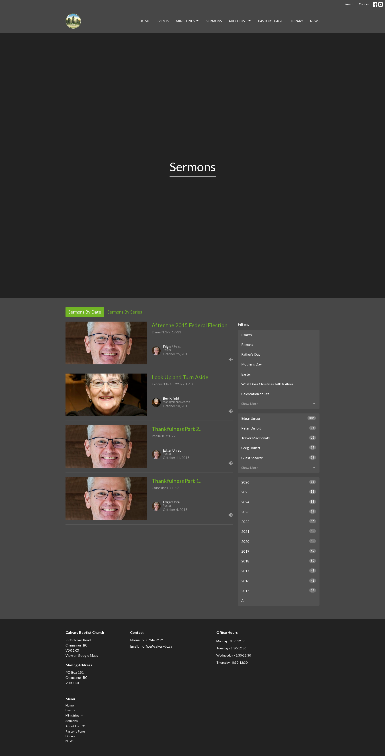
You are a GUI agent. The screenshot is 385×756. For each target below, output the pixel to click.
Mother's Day (251, 364)
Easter (246, 374)
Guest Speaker (277, 458)
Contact (364, 4)
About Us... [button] (73, 726)
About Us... (238, 21)
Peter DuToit (277, 428)
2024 (277, 502)
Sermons (214, 21)
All (243, 601)
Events (162, 21)
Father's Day (250, 354)
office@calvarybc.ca (157, 646)
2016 (277, 581)
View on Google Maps (82, 655)
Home (144, 21)
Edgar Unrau (277, 418)
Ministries (185, 21)
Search (349, 4)
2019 (277, 551)
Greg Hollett (277, 448)
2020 (277, 541)
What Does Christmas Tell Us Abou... (268, 384)
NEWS (314, 21)
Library (296, 21)
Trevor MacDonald (277, 438)
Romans (247, 345)
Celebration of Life (255, 394)
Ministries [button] (72, 715)
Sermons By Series (124, 311)
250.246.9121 (153, 640)
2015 (277, 591)
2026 (277, 482)
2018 (277, 561)
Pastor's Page (270, 21)
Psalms (246, 335)
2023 (277, 512)
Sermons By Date (84, 311)
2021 (277, 531)
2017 (277, 571)
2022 (277, 521)
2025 (277, 492)
